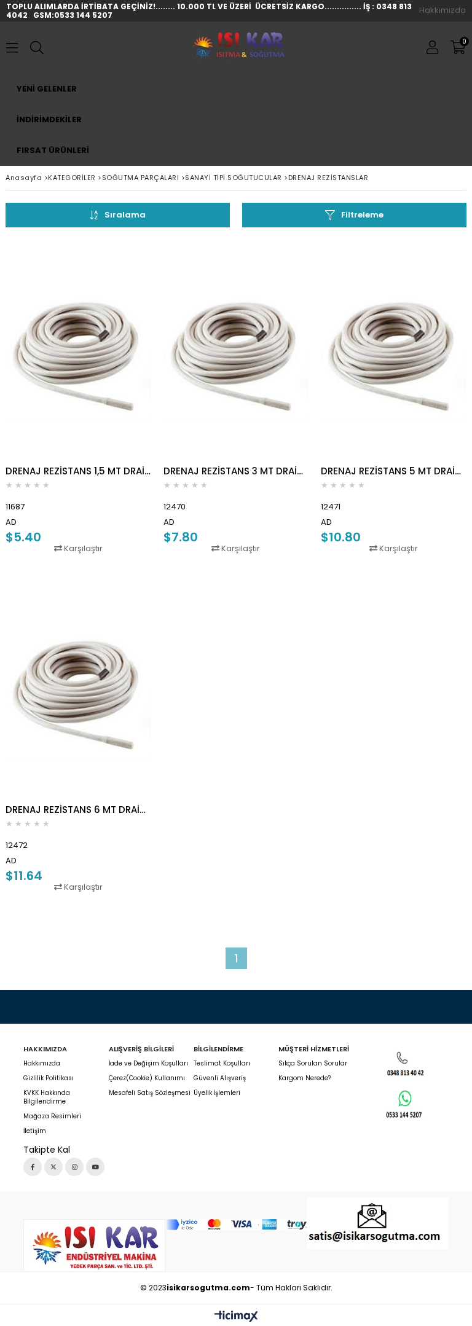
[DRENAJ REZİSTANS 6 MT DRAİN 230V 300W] (78, 687)
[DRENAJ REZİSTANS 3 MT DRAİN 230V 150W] (236, 349)
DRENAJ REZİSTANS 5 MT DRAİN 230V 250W (393, 471)
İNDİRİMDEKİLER (49, 119)
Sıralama (125, 215)
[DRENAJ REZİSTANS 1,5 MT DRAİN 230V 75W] (78, 349)
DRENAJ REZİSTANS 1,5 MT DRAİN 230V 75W (78, 471)
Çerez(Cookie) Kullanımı (147, 1078)
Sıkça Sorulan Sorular (312, 1063)
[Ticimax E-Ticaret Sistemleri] (236, 1317)
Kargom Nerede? (304, 1078)
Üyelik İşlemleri (217, 1093)
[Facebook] (32, 1167)
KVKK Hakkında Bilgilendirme (46, 1097)
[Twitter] (53, 1167)
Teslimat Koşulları (222, 1063)
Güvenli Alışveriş (220, 1078)
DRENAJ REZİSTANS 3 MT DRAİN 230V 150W (236, 471)
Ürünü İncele (111, 396)
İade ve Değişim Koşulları (148, 1063)
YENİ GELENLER (47, 89)
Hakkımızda (442, 10)
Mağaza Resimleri (52, 1116)
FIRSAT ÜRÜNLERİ (53, 150)
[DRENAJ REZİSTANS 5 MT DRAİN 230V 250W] (393, 349)
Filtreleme (362, 215)
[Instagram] (74, 1167)
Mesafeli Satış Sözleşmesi (150, 1093)
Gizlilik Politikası (48, 1078)
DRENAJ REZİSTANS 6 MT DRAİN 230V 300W (78, 809)
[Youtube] (95, 1167)
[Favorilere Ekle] (78, 396)
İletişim (34, 1131)
